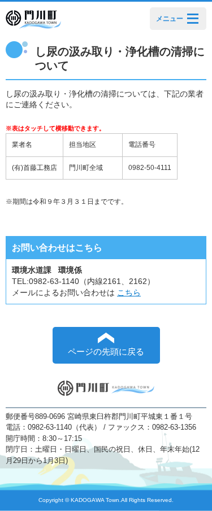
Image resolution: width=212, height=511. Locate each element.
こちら (129, 292)
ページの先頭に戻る (106, 351)
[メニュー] (192, 18)
